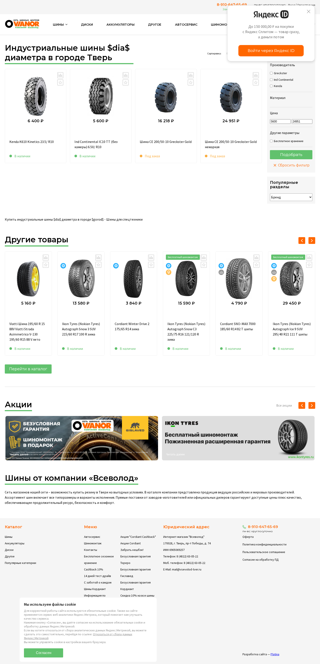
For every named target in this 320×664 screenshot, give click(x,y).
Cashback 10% (93, 569)
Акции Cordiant (130, 543)
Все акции (284, 405)
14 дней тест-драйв (97, 576)
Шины (8, 537)
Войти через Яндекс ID (271, 50)
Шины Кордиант (95, 589)
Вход (291, 5)
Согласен (43, 653)
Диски (87, 25)
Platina (275, 654)
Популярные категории (20, 563)
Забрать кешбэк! (131, 550)
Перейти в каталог (28, 369)
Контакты (90, 550)
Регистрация (306, 5)
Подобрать (291, 154)
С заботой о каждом (97, 582)
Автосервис (186, 25)
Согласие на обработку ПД (261, 560)
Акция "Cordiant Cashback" (138, 537)
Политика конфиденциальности (264, 544)
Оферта (248, 537)
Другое (154, 25)
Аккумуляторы (120, 25)
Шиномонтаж (224, 25)
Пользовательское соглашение (264, 552)
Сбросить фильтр (293, 165)
